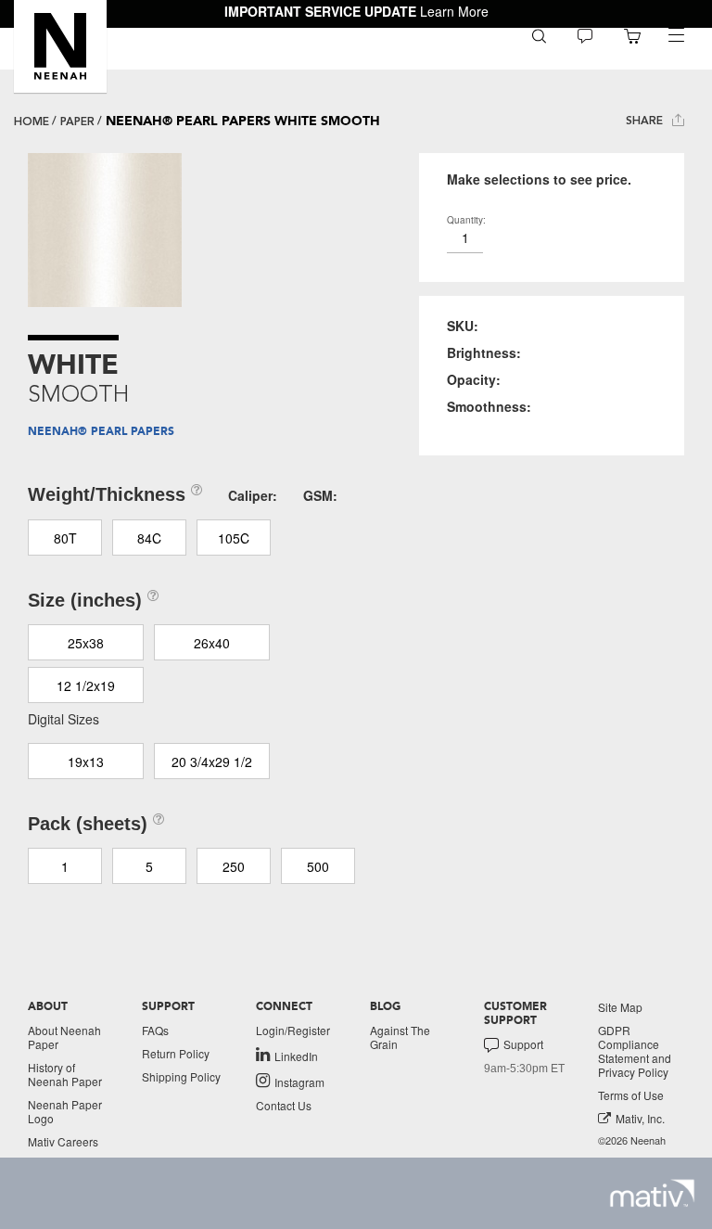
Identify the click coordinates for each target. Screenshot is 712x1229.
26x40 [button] (212, 643)
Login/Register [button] (293, 1030)
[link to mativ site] (652, 1193)
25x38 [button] (86, 643)
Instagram (299, 1081)
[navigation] (676, 35)
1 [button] (65, 866)
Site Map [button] (620, 1007)
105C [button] (233, 538)
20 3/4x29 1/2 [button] (212, 761)
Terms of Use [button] (631, 1095)
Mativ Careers (63, 1141)
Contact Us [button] (284, 1105)
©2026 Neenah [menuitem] (632, 1140)
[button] (60, 46)
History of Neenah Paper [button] (65, 1074)
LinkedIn (296, 1055)
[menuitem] (539, 35)
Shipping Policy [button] (181, 1076)
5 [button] (149, 866)
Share (646, 120)
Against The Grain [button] (400, 1037)
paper (77, 121)
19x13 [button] (86, 761)
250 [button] (233, 866)
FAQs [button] (155, 1030)
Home (31, 121)
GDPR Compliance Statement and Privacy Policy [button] (634, 1051)
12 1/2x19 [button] (86, 685)
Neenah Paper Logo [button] (65, 1111)
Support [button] (523, 1044)
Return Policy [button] (176, 1053)
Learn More (454, 11)
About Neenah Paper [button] (64, 1037)
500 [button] (318, 866)
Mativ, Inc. (640, 1118)
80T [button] (65, 538)
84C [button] (149, 538)
